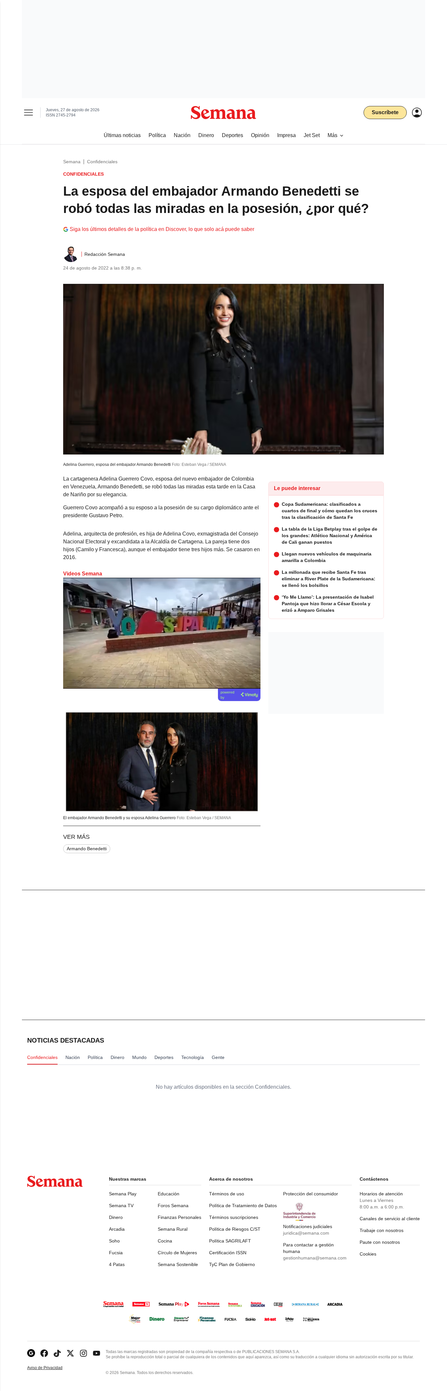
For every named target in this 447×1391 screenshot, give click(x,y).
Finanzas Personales (179, 1217)
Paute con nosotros (380, 1242)
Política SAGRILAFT (230, 1240)
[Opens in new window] (44, 1353)
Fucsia (116, 1252)
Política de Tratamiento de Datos (243, 1205)
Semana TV (121, 1205)
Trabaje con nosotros (381, 1230)
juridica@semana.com (306, 1233)
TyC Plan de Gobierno (232, 1264)
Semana (71, 161)
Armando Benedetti (87, 848)
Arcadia (117, 1229)
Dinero (116, 1217)
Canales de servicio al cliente (390, 1218)
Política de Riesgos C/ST (234, 1229)
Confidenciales (102, 161)
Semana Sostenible (178, 1264)
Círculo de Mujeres (177, 1252)
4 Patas (117, 1264)
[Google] (31, 1353)
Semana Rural (173, 1229)
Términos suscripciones (233, 1217)
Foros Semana (173, 1205)
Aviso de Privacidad (51, 1367)
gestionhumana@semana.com (315, 1257)
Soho (114, 1240)
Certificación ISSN (227, 1252)
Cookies (368, 1254)
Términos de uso (226, 1193)
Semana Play (122, 1193)
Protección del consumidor (310, 1193)
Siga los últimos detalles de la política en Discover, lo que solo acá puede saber (162, 229)
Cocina (165, 1240)
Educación (168, 1193)
